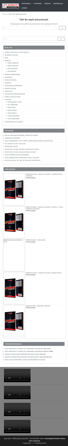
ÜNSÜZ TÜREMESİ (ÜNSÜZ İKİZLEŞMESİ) (17, 155)
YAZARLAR (8, 99)
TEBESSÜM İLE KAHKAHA (12, 138)
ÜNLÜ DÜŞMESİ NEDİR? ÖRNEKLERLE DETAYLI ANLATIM (22, 157)
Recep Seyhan (40, 360)
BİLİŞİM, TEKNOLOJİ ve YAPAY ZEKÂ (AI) (17, 52)
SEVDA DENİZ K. (12, 113)
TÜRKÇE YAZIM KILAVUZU (13, 97)
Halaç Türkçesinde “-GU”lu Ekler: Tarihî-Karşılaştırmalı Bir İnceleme (29, 141)
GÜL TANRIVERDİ (12, 105)
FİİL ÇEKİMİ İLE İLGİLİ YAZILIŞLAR (15, 143)
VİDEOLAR (47, 3)
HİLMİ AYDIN (11, 107)
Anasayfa (5, 14)
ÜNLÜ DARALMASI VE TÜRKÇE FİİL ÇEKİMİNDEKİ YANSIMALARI (24, 348)
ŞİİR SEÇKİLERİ (11, 71)
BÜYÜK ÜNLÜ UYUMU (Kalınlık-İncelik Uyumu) (20, 152)
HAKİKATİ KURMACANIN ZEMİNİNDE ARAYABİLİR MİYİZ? (22, 354)
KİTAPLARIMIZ (26, 3)
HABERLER (8, 83)
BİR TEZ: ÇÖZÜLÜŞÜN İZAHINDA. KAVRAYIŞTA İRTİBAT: (21, 135)
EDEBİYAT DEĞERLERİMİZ (12, 74)
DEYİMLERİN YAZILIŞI (11, 146)
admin (49, 348)
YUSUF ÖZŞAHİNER (13, 119)
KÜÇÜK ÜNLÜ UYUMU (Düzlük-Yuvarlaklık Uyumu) (22, 149)
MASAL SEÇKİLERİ (12, 66)
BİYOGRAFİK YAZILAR (11, 55)
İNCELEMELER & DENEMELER (13, 85)
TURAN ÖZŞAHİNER (13, 116)
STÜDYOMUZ (38, 3)
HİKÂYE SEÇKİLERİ (13, 63)
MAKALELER (8, 91)
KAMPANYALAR (58, 3)
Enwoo (33, 443)
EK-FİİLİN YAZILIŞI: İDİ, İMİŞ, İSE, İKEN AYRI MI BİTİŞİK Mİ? (23, 160)
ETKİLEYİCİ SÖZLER (10, 80)
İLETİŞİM (24, 8)
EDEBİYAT (8, 60)
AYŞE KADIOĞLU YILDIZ (14, 102)
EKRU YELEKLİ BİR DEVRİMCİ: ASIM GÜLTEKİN (18, 360)
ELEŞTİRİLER (8, 77)
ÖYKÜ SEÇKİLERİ (12, 68)
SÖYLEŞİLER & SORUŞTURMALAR (15, 94)
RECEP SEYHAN (12, 110)
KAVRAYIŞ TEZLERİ (10, 88)
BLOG (6, 58)
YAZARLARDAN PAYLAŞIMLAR (14, 122)
